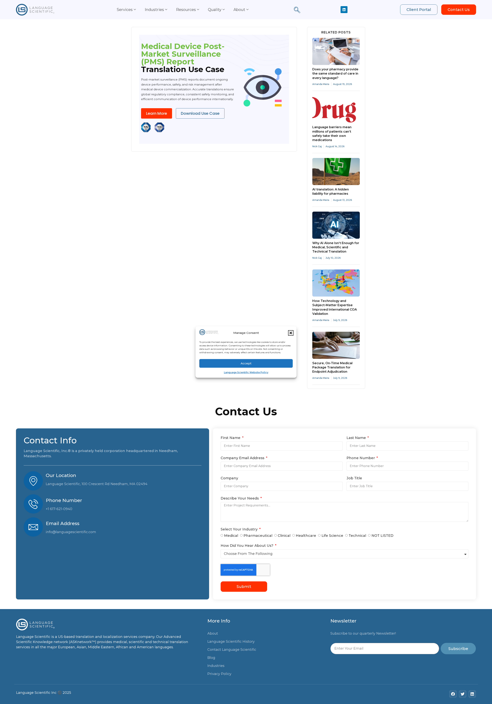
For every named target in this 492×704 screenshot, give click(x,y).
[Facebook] (453, 694)
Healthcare (306, 536)
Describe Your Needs (240, 498)
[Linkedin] (344, 9)
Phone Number (361, 458)
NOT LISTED (382, 536)
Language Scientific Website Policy (246, 372)
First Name (231, 438)
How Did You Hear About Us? (247, 546)
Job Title (354, 478)
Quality (214, 9)
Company (229, 478)
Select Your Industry (239, 529)
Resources (186, 9)
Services (125, 9)
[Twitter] (462, 694)
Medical (231, 536)
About (239, 9)
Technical (357, 536)
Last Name (357, 438)
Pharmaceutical (258, 536)
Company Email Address (243, 458)
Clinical (284, 536)
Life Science (332, 536)
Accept (246, 363)
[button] (291, 333)
